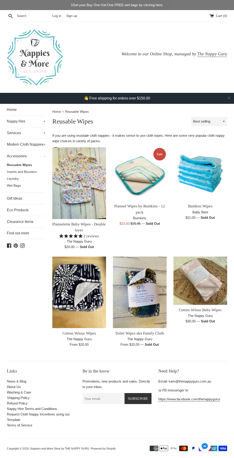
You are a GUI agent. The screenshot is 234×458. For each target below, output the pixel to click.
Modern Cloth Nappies (26, 144)
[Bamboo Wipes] (200, 174)
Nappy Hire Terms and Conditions (32, 409)
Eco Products (18, 210)
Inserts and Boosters (22, 172)
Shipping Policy (18, 398)
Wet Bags (14, 185)
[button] (205, 446)
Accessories (26, 156)
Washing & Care (19, 392)
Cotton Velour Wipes (79, 333)
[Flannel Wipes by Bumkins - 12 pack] (140, 174)
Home (12, 110)
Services (26, 133)
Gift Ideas (14, 198)
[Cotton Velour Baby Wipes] (200, 281)
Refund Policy (17, 403)
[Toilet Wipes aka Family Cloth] (140, 292)
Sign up (71, 16)
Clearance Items (20, 222)
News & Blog (16, 381)
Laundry (13, 178)
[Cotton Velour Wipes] (79, 292)
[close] (229, 98)
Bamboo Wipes (200, 206)
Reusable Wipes (19, 165)
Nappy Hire (26, 121)
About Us (14, 387)
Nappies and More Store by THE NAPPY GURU (59, 448)
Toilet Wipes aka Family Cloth (139, 333)
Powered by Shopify (103, 448)
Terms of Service (19, 425)
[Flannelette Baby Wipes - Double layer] (79, 183)
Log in (56, 16)
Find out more (18, 233)
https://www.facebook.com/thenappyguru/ (189, 399)
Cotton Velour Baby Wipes (200, 310)
